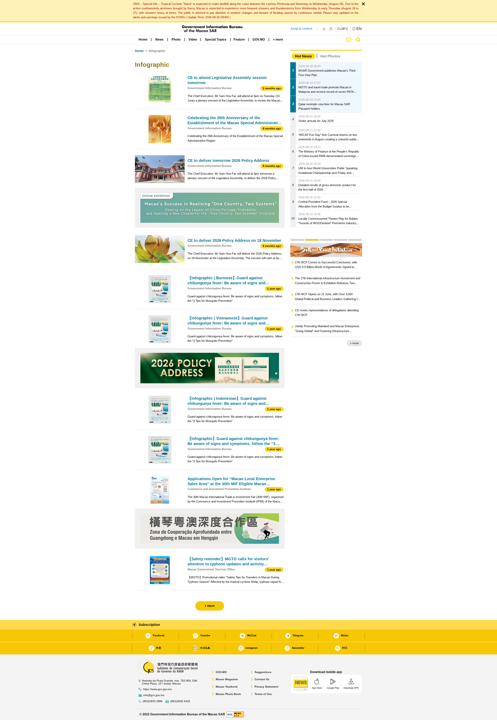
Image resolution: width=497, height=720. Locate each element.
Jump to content (301, 28)
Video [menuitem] (193, 39)
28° (344, 28)
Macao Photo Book (228, 694)
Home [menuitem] (143, 39)
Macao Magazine (227, 679)
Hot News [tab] (303, 56)
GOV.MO (221, 672)
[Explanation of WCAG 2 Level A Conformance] (235, 714)
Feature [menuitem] (239, 39)
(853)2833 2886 (152, 701)
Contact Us (262, 679)
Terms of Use (263, 694)
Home (139, 51)
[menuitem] (159, 39)
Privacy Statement (266, 686)
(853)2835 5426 (180, 701)
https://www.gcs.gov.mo (157, 689)
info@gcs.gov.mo (153, 695)
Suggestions (263, 672)
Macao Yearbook (227, 686)
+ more (354, 343)
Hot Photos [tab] (330, 56)
